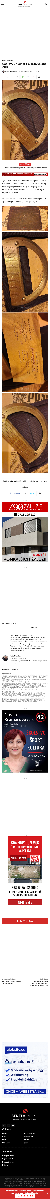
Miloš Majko (13, 71)
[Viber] (28, 77)
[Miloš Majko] (3, 71)
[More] (39, 493)
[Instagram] (8, 1125)
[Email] (38, 77)
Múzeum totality (7, 60)
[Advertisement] (25, 33)
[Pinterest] (33, 77)
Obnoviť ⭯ (35, 627)
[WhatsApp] (22, 77)
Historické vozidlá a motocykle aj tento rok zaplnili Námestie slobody (38, 983)
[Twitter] (17, 77)
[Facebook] (12, 77)
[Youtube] (13, 1125)
